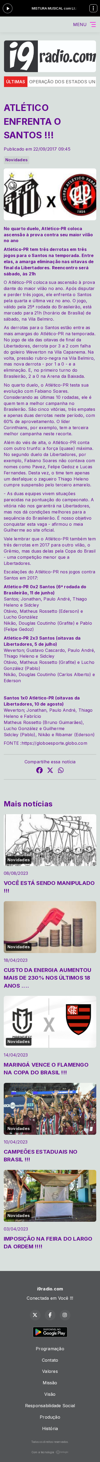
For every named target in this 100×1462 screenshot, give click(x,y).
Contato (50, 1360)
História (50, 1428)
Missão (50, 1382)
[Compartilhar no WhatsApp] (61, 771)
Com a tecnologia (42, 1452)
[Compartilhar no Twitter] (50, 771)
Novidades (16, 160)
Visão (49, 1394)
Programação (50, 1348)
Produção (50, 1417)
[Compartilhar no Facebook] (39, 771)
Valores (50, 1371)
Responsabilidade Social (50, 1405)
